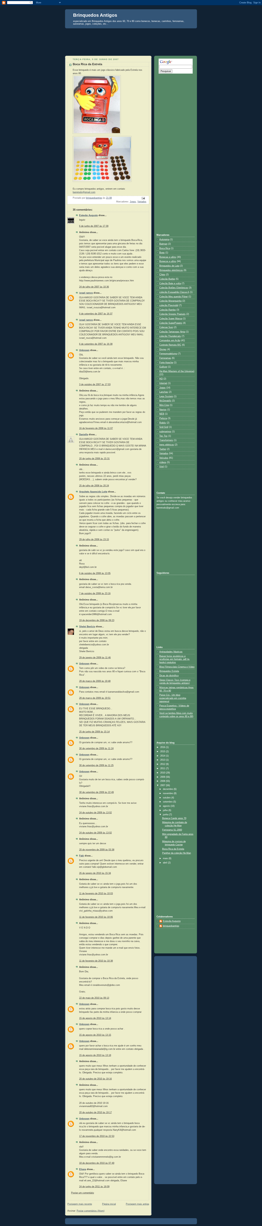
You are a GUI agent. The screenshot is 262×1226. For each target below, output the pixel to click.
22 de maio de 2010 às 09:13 (94, 998)
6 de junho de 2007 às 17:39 (93, 226)
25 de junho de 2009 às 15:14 (94, 732)
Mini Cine (164, 405)
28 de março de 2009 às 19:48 (95, 681)
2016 (163, 747)
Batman (163, 244)
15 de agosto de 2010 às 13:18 (95, 1055)
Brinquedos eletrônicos (171, 270)
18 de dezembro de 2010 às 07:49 (96, 1163)
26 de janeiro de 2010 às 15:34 (95, 873)
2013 (163, 760)
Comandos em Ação (169, 340)
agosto (167, 806)
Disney (162, 349)
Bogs (162, 252)
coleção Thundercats (170, 336)
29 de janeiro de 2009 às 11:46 (95, 657)
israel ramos (86, 293)
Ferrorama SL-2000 (172, 830)
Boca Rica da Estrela (173, 849)
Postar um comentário (82, 1193)
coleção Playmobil (168, 305)
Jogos (133, 201)
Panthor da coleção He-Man (176, 853)
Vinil (161, 466)
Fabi (81, 856)
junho (166, 814)
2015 (163, 751)
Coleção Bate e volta (170, 283)
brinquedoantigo (171, 926)
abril (165, 862)
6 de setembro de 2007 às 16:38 (95, 344)
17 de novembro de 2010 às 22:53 (96, 1136)
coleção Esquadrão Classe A (174, 292)
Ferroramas (165, 358)
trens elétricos (166, 444)
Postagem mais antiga (137, 1204)
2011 (163, 768)
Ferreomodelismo (168, 353)
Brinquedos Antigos (95, 15)
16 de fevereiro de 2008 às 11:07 (96, 428)
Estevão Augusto (88, 215)
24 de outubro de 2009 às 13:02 (95, 812)
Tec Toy (163, 436)
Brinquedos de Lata (169, 266)
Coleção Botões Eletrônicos (173, 288)
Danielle (83, 434)
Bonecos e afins (167, 261)
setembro (168, 802)
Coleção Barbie (167, 279)
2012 (163, 764)
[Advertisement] (131, 35)
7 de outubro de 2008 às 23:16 (95, 593)
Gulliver (163, 367)
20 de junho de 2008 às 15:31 (94, 458)
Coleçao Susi (166, 327)
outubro (167, 797)
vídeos (162, 462)
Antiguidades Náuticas (171, 652)
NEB (161, 414)
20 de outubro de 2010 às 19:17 (95, 1112)
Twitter (162, 449)
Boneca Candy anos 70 (174, 818)
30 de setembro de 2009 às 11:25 (96, 765)
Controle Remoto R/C (170, 345)
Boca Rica (164, 248)
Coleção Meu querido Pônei (173, 296)
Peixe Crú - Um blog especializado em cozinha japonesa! (172, 698)
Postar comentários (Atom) (90, 1211)
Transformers (166, 440)
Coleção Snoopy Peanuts (172, 314)
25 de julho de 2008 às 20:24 (94, 485)
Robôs (162, 423)
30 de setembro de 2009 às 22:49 (96, 792)
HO (161, 379)
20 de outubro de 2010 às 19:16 (95, 1079)
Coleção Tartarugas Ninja (172, 332)
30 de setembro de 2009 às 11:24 (96, 748)
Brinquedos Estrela (169, 671)
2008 (163, 781)
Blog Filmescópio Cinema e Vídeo (176, 667)
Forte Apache (166, 362)
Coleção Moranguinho (170, 301)
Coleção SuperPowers (170, 323)
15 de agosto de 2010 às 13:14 (95, 1018)
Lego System (166, 396)
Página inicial (109, 1204)
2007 (163, 785)
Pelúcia (163, 418)
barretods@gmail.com (84, 192)
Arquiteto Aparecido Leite (93, 492)
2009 (163, 777)
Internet (163, 383)
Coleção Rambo (167, 310)
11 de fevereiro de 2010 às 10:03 (96, 893)
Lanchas (163, 392)
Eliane (82, 1169)
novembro (168, 793)
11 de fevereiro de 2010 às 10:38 (96, 961)
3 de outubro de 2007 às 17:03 (95, 384)
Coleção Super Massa (170, 318)
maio (166, 858)
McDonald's (165, 400)
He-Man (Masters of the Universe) (176, 371)
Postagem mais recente (79, 1204)
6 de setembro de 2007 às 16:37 (95, 314)
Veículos (163, 458)
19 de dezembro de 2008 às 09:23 (96, 620)
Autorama (164, 239)
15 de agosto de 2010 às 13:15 (95, 1035)
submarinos (165, 431)
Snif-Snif (163, 427)
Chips (162, 274)
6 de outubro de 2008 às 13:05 (95, 573)
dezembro (168, 789)
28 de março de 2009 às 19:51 (95, 698)
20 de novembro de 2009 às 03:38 (96, 849)
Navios (162, 409)
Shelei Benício (87, 626)
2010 (163, 772)
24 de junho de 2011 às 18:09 (94, 1186)
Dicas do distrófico (169, 675)
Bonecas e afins (167, 257)
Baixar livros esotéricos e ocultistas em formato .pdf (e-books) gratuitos (174, 659)
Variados (141, 201)
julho (165, 810)
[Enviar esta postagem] (143, 198)
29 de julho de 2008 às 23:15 (94, 539)
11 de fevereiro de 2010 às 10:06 (96, 917)
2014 (163, 756)
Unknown (84, 350)
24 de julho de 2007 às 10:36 (94, 287)
